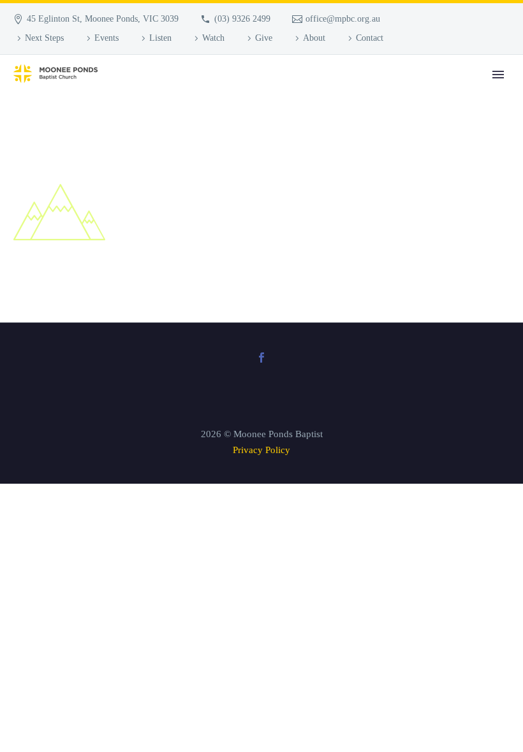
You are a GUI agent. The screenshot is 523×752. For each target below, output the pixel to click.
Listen (160, 38)
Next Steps (44, 38)
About (314, 38)
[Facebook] (261, 357)
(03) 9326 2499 (242, 19)
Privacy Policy (261, 450)
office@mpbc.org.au (343, 19)
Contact (369, 38)
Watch (213, 38)
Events (106, 38)
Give (263, 38)
